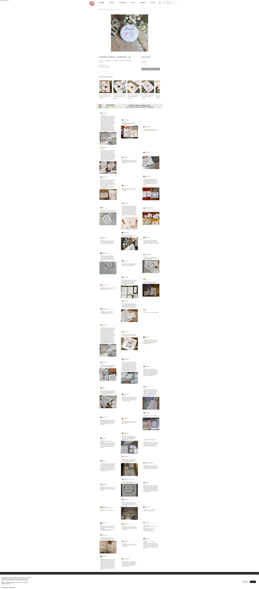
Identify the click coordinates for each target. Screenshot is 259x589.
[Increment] (146, 64)
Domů (100, 9)
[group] (129, 91)
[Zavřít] (258, 576)
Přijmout (253, 581)
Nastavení (246, 581)
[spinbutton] (145, 64)
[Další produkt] (162, 86)
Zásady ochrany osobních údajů (8, 587)
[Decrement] (143, 64)
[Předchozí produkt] (97, 86)
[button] (101, 2)
